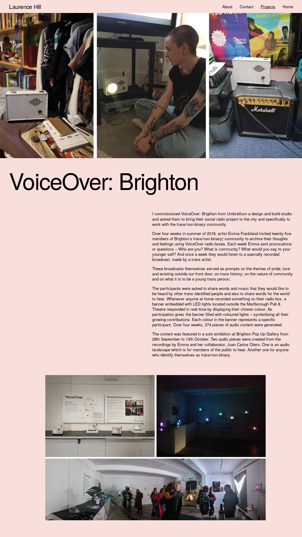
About (227, 6)
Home (288, 6)
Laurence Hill (25, 6)
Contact (246, 6)
